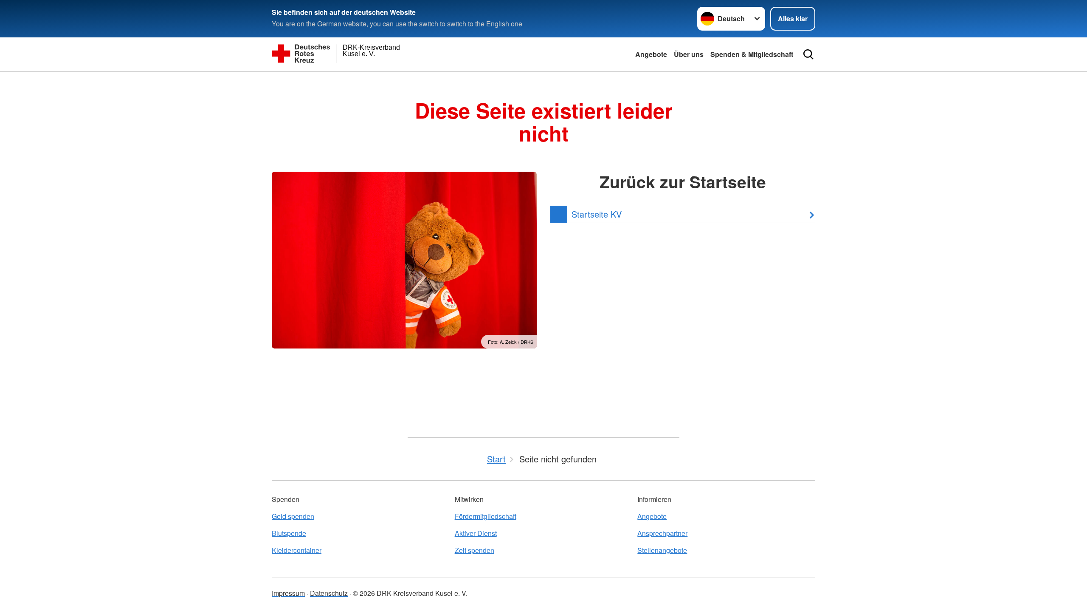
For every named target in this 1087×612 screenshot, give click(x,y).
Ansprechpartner (662, 533)
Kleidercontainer (296, 550)
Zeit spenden (474, 550)
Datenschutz (329, 593)
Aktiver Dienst (476, 533)
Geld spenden (293, 516)
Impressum (288, 593)
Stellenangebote (662, 550)
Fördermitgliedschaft (485, 516)
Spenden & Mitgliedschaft (751, 54)
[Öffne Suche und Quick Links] (808, 54)
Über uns (689, 54)
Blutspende (289, 533)
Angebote (651, 54)
